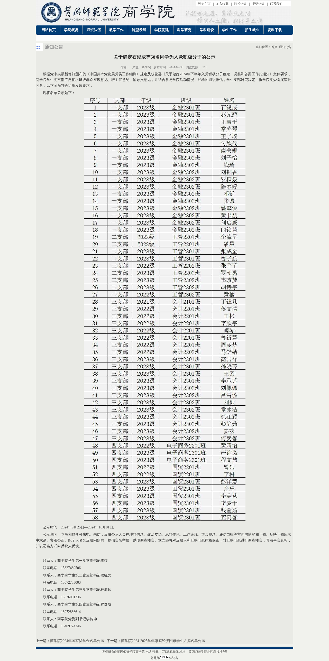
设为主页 (204, 4)
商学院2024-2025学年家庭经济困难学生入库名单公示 (163, 641)
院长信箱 (240, 4)
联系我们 (276, 4)
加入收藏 (222, 4)
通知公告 (285, 47)
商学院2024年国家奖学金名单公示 (77, 641)
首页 (274, 47)
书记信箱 (258, 4)
